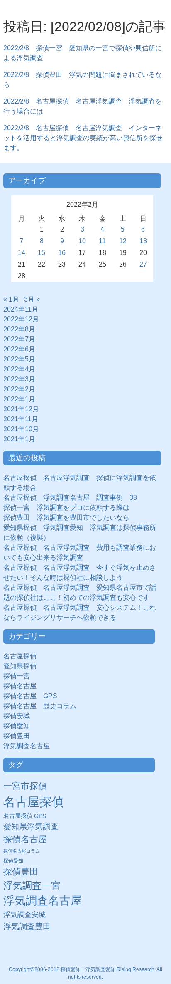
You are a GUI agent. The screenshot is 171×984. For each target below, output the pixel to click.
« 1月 (11, 299)
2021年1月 (19, 439)
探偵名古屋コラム (21, 850)
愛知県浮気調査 (31, 826)
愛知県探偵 (20, 666)
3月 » (32, 299)
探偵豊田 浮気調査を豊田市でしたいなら (66, 517)
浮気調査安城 (24, 914)
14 (21, 252)
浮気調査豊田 (27, 926)
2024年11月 (20, 309)
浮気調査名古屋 (26, 745)
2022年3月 (19, 379)
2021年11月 (20, 419)
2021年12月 (21, 409)
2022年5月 (19, 359)
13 (143, 241)
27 (143, 264)
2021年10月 (21, 429)
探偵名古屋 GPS (30, 696)
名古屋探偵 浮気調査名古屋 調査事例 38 (70, 497)
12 (123, 241)
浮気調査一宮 (32, 885)
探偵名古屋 (20, 686)
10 (82, 241)
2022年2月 (19, 389)
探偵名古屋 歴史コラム (43, 706)
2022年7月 (19, 339)
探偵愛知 (20, 725)
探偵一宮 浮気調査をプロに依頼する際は (66, 507)
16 (62, 252)
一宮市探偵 (25, 786)
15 (41, 252)
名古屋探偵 (20, 656)
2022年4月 (19, 369)
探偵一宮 (20, 676)
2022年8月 (19, 329)
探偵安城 (16, 715)
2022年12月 (21, 319)
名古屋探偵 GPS (24, 816)
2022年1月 (19, 399)
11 (102, 241)
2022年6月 (19, 349)
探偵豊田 (20, 735)
